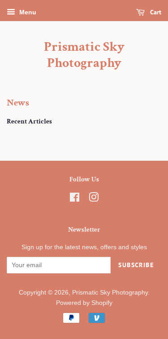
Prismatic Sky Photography (84, 55)
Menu (26, 12)
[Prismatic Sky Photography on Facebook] (74, 199)
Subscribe (136, 265)
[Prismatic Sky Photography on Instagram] (94, 199)
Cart (154, 12)
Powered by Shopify (84, 302)
